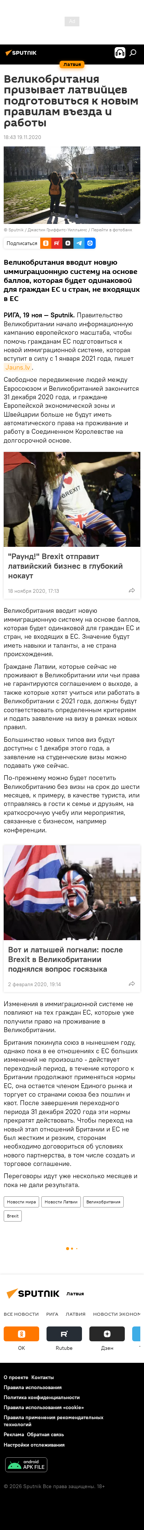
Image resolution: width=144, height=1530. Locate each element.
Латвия (76, 1314)
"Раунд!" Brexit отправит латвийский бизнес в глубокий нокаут (65, 565)
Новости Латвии (61, 1201)
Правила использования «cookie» (44, 1407)
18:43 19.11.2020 (22, 137)
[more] (131, 590)
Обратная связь (45, 1434)
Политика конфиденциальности (42, 1397)
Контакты (42, 1377)
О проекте (16, 1377)
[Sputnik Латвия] (22, 55)
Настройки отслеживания (34, 1444)
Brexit (12, 1216)
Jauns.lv (18, 367)
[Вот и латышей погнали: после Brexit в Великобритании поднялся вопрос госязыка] (72, 892)
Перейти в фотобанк (111, 229)
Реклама (14, 1434)
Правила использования (33, 1387)
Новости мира (21, 1201)
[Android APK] (26, 1465)
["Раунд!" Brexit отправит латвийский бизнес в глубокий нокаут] (72, 499)
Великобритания (103, 1201)
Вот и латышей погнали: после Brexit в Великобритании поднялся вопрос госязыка (65, 959)
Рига (52, 1314)
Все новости (21, 1314)
